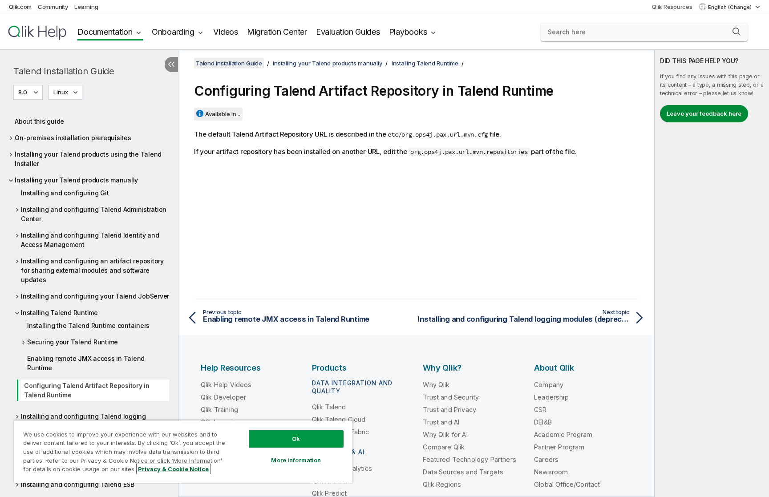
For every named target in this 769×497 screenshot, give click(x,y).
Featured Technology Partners (469, 459)
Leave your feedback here (704, 113)
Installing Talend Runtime (59, 312)
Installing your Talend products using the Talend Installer (88, 158)
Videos (225, 31)
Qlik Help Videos (226, 384)
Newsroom (551, 472)
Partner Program (559, 447)
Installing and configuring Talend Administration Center (93, 214)
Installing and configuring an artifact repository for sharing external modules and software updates (92, 270)
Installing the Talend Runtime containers (88, 325)
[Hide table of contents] (171, 64)
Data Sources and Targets (463, 472)
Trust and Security (451, 397)
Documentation (105, 31)
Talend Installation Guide (63, 71)
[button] (736, 31)
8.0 (22, 92)
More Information (296, 460)
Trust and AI (441, 422)
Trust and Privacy (449, 409)
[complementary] (712, 273)
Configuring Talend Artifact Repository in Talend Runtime (87, 390)
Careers (546, 459)
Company (548, 384)
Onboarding (173, 31)
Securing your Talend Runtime (72, 342)
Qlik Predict (329, 493)
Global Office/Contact (567, 484)
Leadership (551, 397)
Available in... (222, 113)
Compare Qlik (444, 447)
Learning (86, 6)
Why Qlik (436, 384)
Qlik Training (219, 409)
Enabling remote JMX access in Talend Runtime (86, 363)
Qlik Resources (672, 6)
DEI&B (543, 422)
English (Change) (730, 7)
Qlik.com (20, 6)
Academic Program (563, 434)
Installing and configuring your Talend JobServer (95, 296)
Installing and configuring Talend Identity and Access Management (90, 239)
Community (53, 6)
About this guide (39, 121)
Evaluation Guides (348, 31)
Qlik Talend (329, 407)
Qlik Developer (223, 397)
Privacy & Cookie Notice (173, 469)
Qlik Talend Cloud (339, 419)
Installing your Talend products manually (76, 180)
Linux (60, 92)
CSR (540, 409)
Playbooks (408, 31)
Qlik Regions (442, 484)
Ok (296, 438)
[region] (183, 451)
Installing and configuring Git (65, 193)
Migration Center (277, 31)
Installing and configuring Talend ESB (77, 484)
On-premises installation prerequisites (73, 137)
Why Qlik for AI (445, 434)
